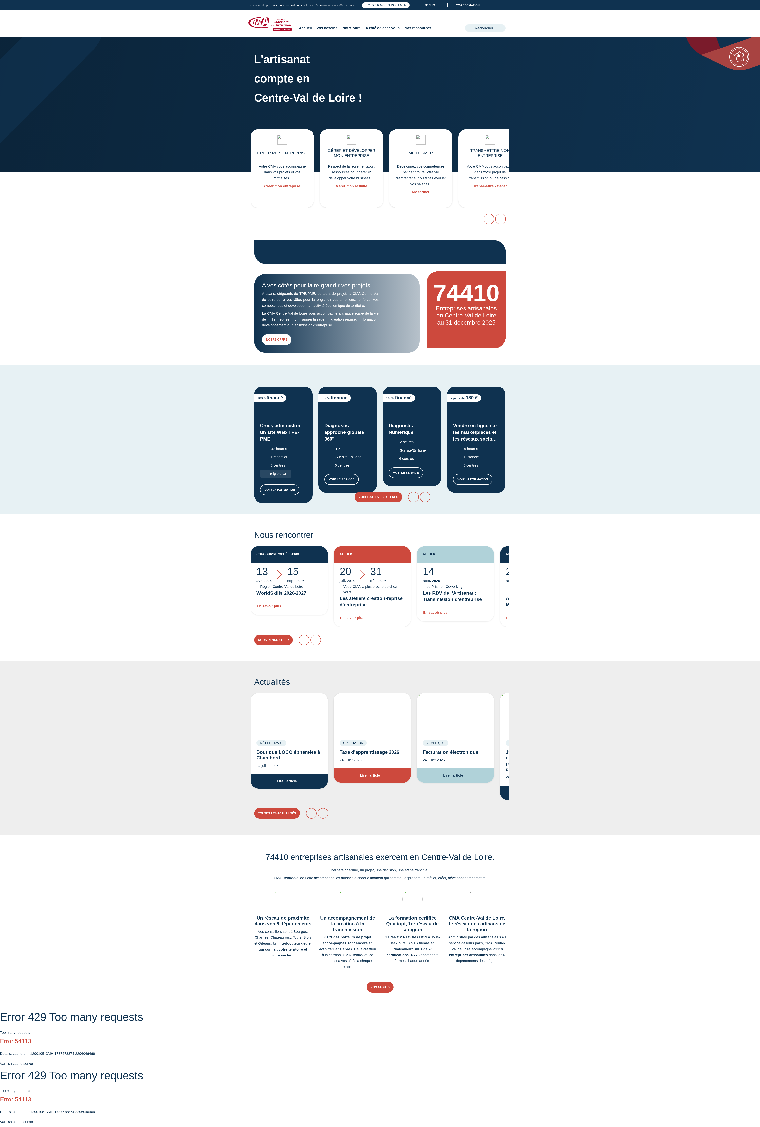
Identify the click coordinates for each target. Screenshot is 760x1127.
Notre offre (351, 28)
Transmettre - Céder (490, 186)
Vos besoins (327, 28)
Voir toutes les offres (378, 497)
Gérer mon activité (351, 186)
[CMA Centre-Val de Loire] (272, 24)
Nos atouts (380, 987)
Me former (420, 192)
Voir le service (344, 480)
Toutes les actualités (277, 813)
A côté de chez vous (383, 28)
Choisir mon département (388, 5)
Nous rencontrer (273, 640)
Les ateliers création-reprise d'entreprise (371, 601)
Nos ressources (418, 28)
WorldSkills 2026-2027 (281, 593)
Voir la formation (281, 490)
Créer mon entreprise (282, 186)
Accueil (305, 28)
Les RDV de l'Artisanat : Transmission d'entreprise (452, 596)
